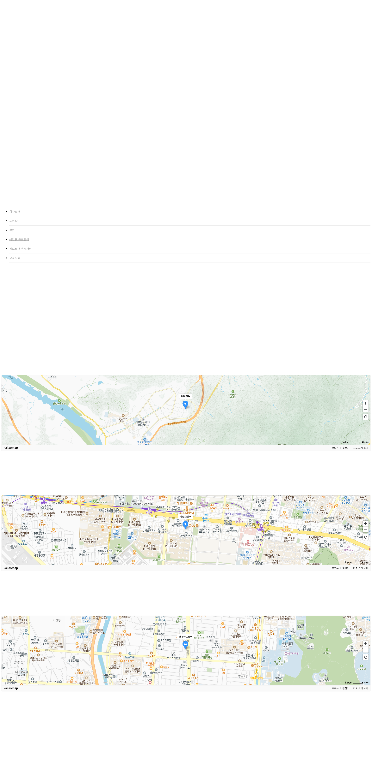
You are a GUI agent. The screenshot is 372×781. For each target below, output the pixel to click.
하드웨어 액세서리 (20, 248)
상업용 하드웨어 (19, 239)
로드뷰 (335, 448)
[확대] (365, 403)
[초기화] (365, 416)
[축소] (365, 409)
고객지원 (14, 258)
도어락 (13, 220)
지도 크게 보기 (360, 448)
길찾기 (345, 448)
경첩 (12, 230)
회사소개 (14, 211)
